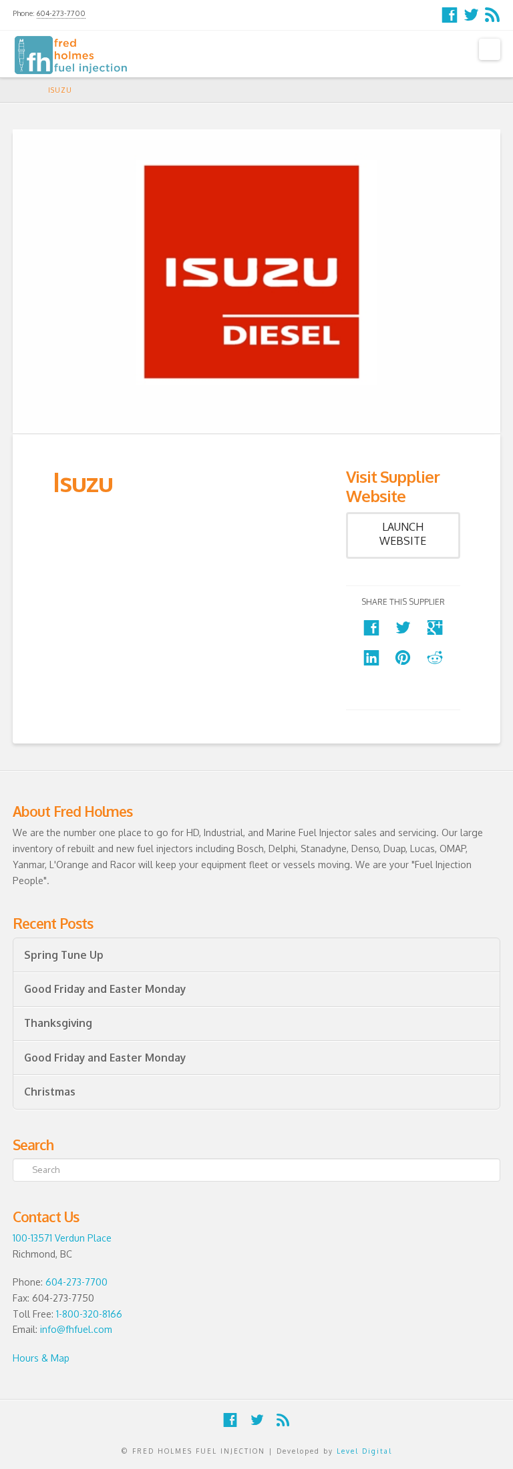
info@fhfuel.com (76, 1329)
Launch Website (402, 533)
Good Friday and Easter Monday (105, 989)
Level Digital (364, 1451)
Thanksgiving (58, 1023)
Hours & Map (41, 1358)
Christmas (49, 1092)
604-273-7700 (61, 13)
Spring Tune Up (64, 955)
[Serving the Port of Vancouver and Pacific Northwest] (71, 55)
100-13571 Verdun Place (62, 1238)
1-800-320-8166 (89, 1314)
